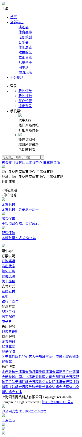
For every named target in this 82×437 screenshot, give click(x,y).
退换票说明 (10, 331)
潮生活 (24, 67)
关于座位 (8, 281)
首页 (13, 17)
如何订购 (8, 271)
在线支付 (8, 291)
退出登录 (25, 106)
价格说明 (8, 276)
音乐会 (24, 42)
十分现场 (17, 77)
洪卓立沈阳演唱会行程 (55, 382)
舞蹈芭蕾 (25, 57)
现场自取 (8, 311)
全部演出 (17, 22)
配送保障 (8, 352)
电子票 (7, 321)
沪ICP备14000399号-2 (57, 402)
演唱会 (24, 27)
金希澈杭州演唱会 (15, 372)
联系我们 (22, 357)
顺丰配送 (8, 316)
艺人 (32, 357)
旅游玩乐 (25, 72)
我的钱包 (25, 96)
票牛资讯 (55, 357)
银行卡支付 (10, 301)
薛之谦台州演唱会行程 (59, 377)
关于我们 (8, 357)
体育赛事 (25, 32)
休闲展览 (25, 47)
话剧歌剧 (25, 37)
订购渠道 (8, 261)
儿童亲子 (25, 62)
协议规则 (69, 357)
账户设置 (25, 101)
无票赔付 (8, 341)
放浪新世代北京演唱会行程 (49, 387)
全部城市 (42, 357)
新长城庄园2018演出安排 (23, 377)
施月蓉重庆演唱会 (42, 372)
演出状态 (8, 266)
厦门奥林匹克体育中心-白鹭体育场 (34, 162)
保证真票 (8, 346)
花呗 (5, 296)
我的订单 (25, 91)
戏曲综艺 (25, 52)
